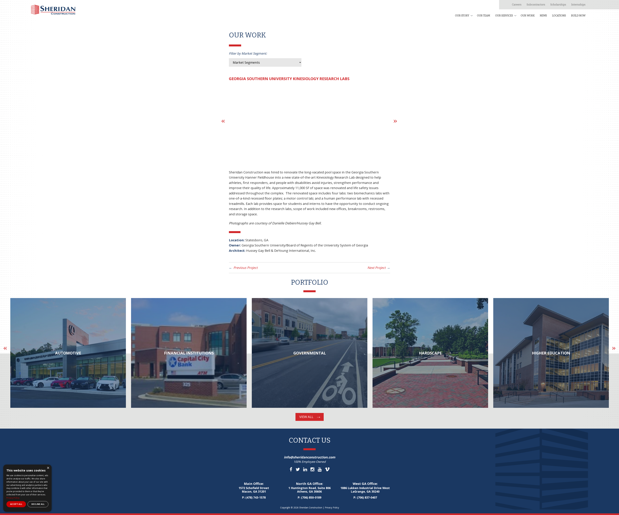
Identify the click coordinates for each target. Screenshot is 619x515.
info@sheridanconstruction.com (309, 457)
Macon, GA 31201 (254, 489)
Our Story (462, 15)
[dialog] (27, 488)
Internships (578, 4)
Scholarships (558, 4)
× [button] (48, 468)
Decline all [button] (37, 504)
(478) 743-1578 (256, 497)
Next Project (376, 267)
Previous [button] (223, 120)
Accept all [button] (16, 504)
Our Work (528, 15)
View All (306, 417)
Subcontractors (536, 4)
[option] (153, 353)
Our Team (483, 15)
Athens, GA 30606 (309, 489)
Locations (559, 15)
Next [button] (395, 120)
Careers (516, 4)
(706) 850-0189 (311, 497)
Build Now (578, 15)
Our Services (504, 15)
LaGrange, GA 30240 (365, 489)
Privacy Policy (332, 507)
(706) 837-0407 (367, 497)
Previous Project (245, 267)
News (543, 15)
